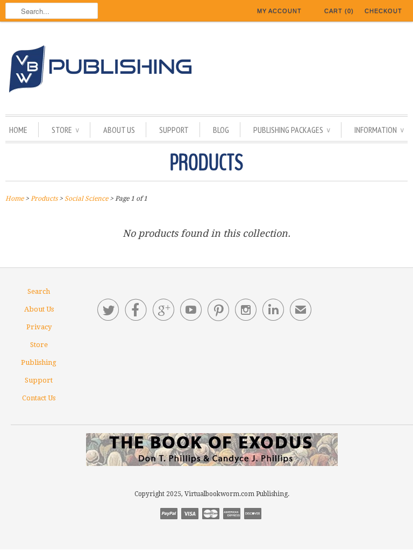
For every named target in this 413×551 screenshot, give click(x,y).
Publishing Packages (291, 129)
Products (206, 163)
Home (18, 129)
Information (379, 129)
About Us (119, 129)
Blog (221, 129)
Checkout (383, 11)
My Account (279, 11)
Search (38, 291)
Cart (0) (339, 11)
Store (65, 129)
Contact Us (38, 398)
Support (174, 129)
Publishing (38, 362)
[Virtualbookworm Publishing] (206, 71)
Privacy (39, 327)
